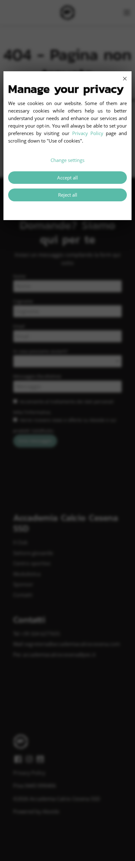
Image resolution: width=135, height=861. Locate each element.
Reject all (67, 195)
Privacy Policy (87, 133)
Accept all (67, 177)
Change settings (67, 160)
